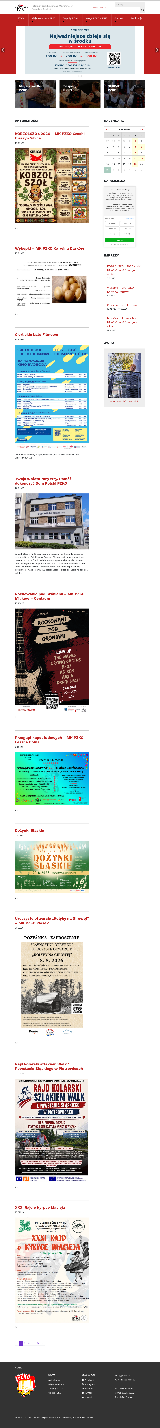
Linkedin (89, 1397)
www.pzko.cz (99, 7)
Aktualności (54, 1380)
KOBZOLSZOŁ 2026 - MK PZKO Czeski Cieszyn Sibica (124, 270)
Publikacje (136, 18)
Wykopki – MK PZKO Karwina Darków (49, 248)
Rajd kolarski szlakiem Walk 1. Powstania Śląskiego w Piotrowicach (49, 1066)
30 (38, 1343)
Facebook (89, 1380)
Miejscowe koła (56, 1384)
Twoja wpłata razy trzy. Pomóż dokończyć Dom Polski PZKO (43, 481)
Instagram (90, 1384)
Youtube (89, 1388)
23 (141, 158)
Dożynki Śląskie (29, 830)
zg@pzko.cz (124, 1375)
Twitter (88, 1393)
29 (135, 164)
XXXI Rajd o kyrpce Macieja (40, 1207)
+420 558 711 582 (126, 1379)
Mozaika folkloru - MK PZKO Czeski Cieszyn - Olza (122, 322)
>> (141, 129)
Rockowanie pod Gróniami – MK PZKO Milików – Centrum (50, 596)
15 (135, 152)
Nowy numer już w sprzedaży (124, 401)
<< (107, 129)
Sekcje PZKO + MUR (96, 18)
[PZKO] (21, 7)
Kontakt (118, 18)
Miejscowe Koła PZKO (43, 18)
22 (135, 158)
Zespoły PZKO (70, 18)
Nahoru (18, 1367)
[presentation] (3, 50)
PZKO (21, 18)
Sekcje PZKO (54, 1393)
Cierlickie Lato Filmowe (36, 334)
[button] (78, 76)
